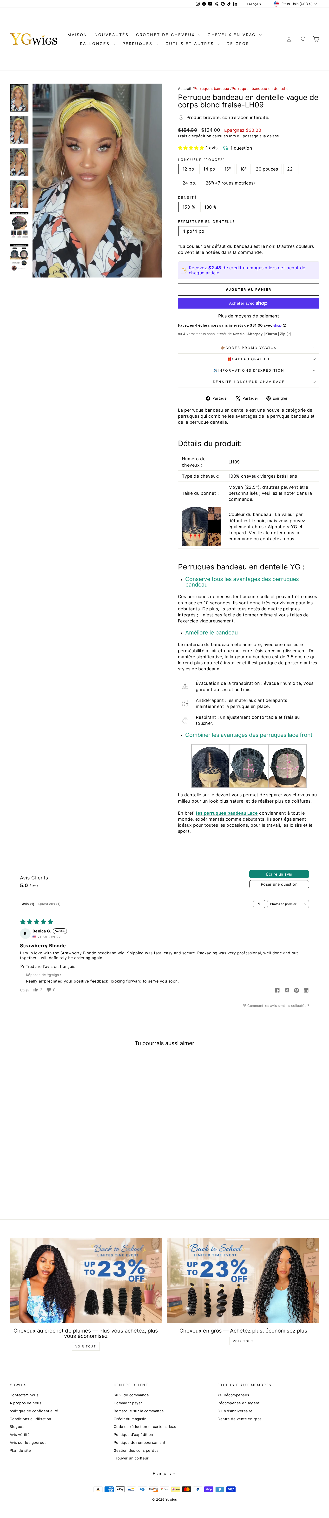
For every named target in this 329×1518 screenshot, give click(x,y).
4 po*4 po (193, 231)
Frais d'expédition (194, 136)
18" (243, 169)
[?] (289, 334)
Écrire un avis (279, 874)
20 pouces (267, 169)
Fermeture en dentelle (206, 221)
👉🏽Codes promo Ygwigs (249, 348)
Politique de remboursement (139, 1442)
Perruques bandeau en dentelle (260, 88)
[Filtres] (259, 904)
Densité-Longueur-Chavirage (249, 382)
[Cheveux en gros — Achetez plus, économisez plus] (243, 1280)
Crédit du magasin (130, 1419)
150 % (189, 207)
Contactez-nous (24, 1395)
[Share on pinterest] (296, 991)
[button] (191, 148)
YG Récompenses (233, 1395)
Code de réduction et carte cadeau (145, 1426)
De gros (238, 43)
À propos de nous (25, 1403)
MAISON (77, 34)
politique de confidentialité (34, 1411)
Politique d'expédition (133, 1434)
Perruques (139, 43)
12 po (188, 169)
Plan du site (20, 1450)
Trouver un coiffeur (131, 1458)
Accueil (184, 88)
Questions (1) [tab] (49, 904)
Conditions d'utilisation (30, 1419)
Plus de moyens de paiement (248, 315)
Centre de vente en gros (239, 1419)
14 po (209, 169)
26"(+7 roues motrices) (230, 182)
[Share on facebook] (277, 990)
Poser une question (279, 884)
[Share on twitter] (287, 991)
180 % (210, 207)
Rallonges (96, 43)
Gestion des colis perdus (136, 1450)
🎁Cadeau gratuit (248, 359)
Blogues (17, 1426)
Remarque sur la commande (139, 1411)
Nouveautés (112, 34)
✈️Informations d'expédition (248, 370)
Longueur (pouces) (201, 160)
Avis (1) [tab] (28, 904)
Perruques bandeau (211, 88)
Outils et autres (190, 43)
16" (227, 169)
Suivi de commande (131, 1395)
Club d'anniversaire (235, 1411)
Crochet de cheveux (166, 34)
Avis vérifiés (21, 1434)
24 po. (190, 182)
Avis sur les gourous (28, 1442)
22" (290, 169)
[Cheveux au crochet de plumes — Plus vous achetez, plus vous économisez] (86, 1280)
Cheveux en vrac (233, 34)
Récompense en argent (238, 1403)
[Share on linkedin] (306, 991)
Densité (187, 197)
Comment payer (128, 1403)
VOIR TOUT (85, 1346)
